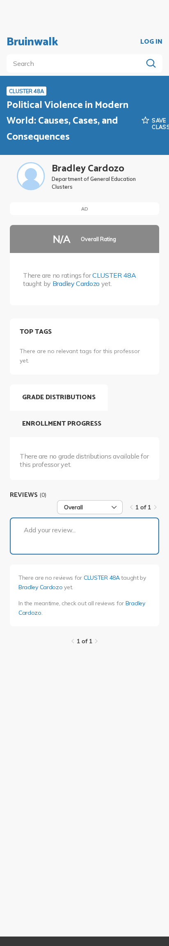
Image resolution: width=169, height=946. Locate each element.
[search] (76, 63)
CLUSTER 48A (114, 275)
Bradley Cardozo (76, 283)
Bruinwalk (32, 42)
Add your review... (50, 530)
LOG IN (151, 42)
